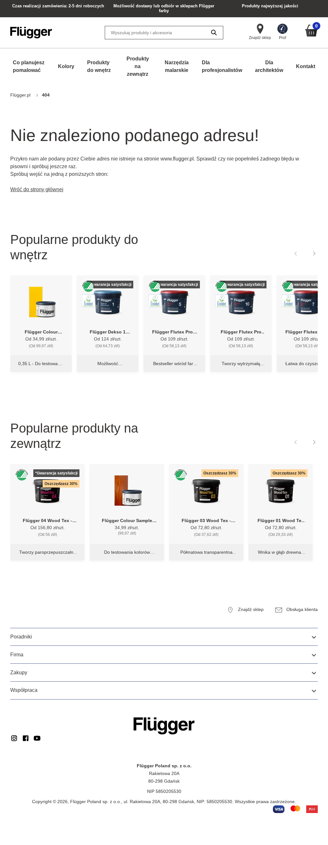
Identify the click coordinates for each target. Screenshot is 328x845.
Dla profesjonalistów (222, 66)
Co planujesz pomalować (29, 66)
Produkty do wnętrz (99, 66)
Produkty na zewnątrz (138, 66)
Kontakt (305, 66)
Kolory (66, 66)
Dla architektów (269, 66)
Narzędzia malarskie (177, 66)
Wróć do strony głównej (36, 189)
